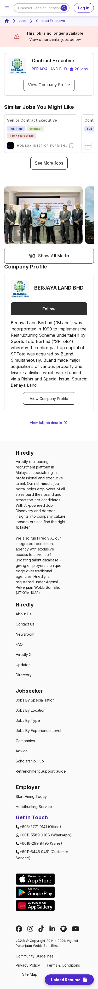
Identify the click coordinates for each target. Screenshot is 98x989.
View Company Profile (49, 85)
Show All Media (53, 255)
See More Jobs (49, 163)
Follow (49, 308)
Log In (83, 8)
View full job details (46, 423)
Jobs (23, 21)
